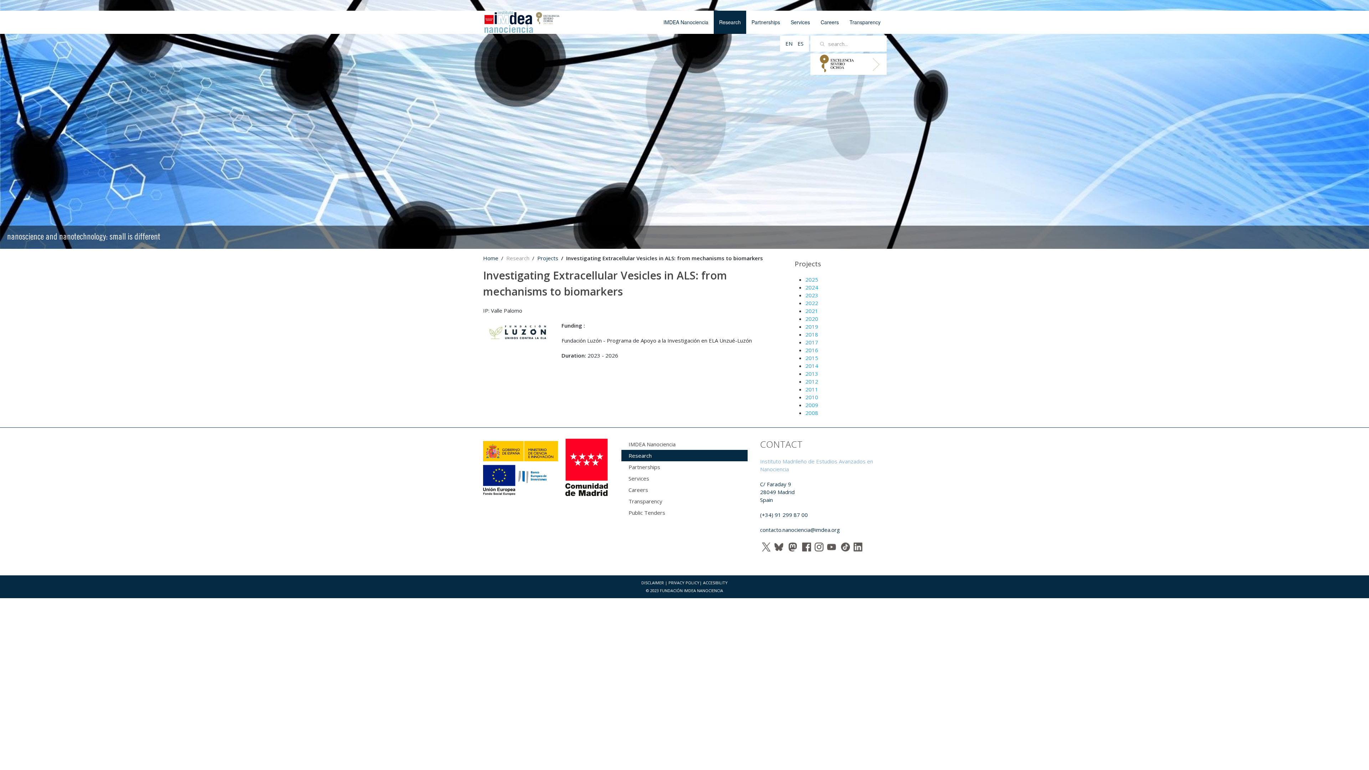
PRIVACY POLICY (683, 582)
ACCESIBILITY (715, 582)
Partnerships (766, 22)
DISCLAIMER (652, 582)
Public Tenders (647, 512)
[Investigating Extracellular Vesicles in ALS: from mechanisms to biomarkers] (518, 333)
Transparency (865, 22)
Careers (830, 22)
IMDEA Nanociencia (685, 22)
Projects (547, 258)
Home (490, 258)
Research (730, 22)
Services (800, 22)
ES (801, 43)
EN (789, 43)
